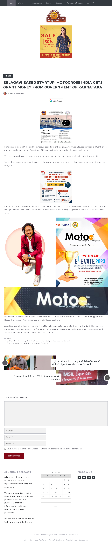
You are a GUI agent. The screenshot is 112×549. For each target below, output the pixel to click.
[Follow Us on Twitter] (84, 477)
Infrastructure (37, 3)
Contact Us (83, 540)
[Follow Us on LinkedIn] (93, 477)
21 (60, 492)
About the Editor (40, 540)
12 (51, 488)
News (11, 3)
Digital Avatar (73, 535)
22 (64, 492)
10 (43, 488)
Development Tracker (74, 3)
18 (47, 492)
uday (11, 93)
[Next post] (107, 377)
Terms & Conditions (56, 540)
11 (47, 488)
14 (60, 488)
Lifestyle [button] (21, 3)
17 (43, 492)
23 (69, 492)
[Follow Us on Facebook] (79, 477)
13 (56, 488)
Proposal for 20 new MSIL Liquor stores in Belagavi (27, 343)
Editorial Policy (71, 540)
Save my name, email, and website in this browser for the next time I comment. (44, 449)
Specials (59, 3)
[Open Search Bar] (102, 3)
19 (51, 492)
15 (64, 488)
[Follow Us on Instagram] (89, 477)
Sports (48, 3)
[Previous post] (5, 363)
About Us (28, 540)
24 (43, 496)
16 (68, 488)
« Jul (55, 506)
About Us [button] (90, 3)
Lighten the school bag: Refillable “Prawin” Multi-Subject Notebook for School (38, 341)
